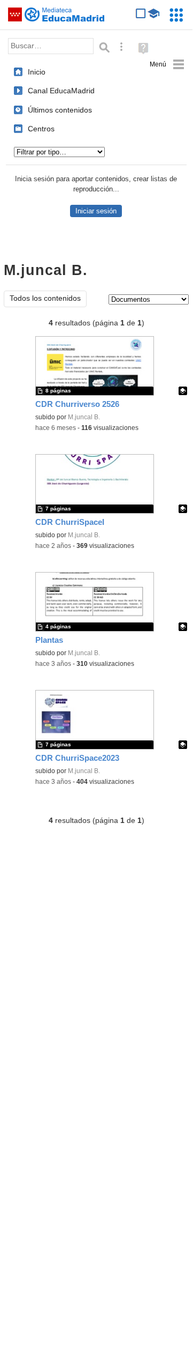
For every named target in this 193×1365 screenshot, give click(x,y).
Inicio (36, 72)
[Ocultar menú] (167, 64)
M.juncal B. (84, 417)
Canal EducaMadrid (61, 90)
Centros (41, 128)
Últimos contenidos (60, 110)
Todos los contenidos (45, 298)
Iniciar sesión (96, 211)
